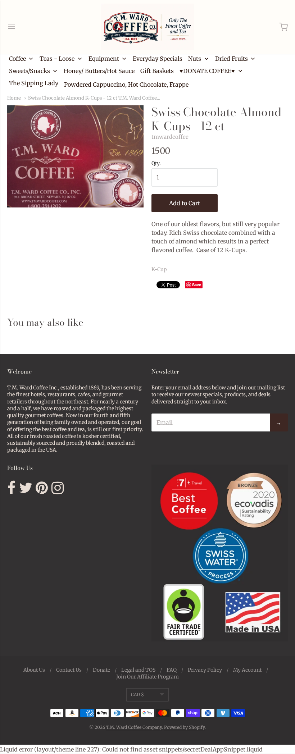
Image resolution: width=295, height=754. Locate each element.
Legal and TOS (138, 670)
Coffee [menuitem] (17, 58)
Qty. (156, 163)
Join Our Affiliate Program (147, 676)
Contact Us (69, 670)
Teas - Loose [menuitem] (57, 58)
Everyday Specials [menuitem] (157, 58)
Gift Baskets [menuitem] (157, 70)
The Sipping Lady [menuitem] (33, 83)
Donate (101, 670)
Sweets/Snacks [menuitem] (29, 70)
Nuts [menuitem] (194, 58)
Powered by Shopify (184, 727)
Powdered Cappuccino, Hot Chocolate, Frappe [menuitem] (126, 84)
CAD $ (137, 694)
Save (196, 284)
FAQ (172, 670)
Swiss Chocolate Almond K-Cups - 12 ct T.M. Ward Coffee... (94, 98)
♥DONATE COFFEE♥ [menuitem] (207, 70)
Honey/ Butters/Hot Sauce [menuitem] (99, 70)
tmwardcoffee (170, 136)
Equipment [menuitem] (103, 58)
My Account (247, 670)
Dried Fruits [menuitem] (231, 58)
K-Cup (159, 269)
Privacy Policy (205, 670)
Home (14, 98)
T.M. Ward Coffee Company (134, 727)
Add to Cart (184, 203)
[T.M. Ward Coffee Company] (147, 27)
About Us (34, 670)
